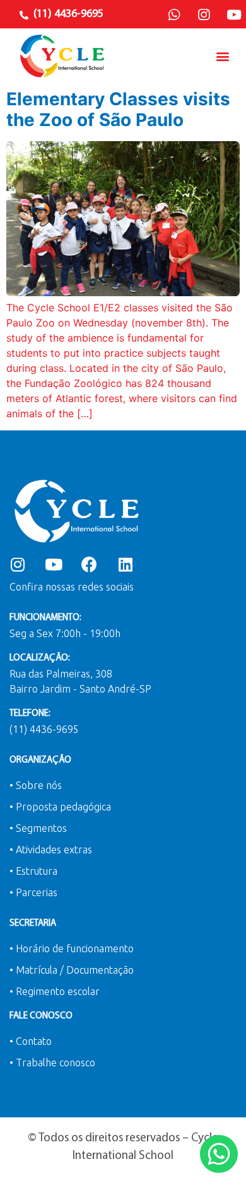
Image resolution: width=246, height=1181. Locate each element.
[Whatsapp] (174, 15)
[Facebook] (89, 564)
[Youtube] (234, 15)
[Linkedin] (125, 564)
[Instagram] (204, 15)
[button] (223, 55)
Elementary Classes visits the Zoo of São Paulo (118, 109)
